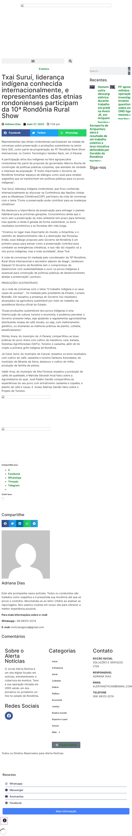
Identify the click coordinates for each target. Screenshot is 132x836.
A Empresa (57, 668)
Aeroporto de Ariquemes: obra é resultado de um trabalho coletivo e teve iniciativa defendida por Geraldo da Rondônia (99, 141)
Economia (57, 700)
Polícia (55, 687)
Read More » (104, 122)
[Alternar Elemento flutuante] (4, 821)
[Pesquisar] (129, 71)
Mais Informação (66, 811)
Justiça (55, 706)
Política (55, 693)
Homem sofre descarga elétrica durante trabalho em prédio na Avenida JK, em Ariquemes (105, 102)
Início (54, 661)
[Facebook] (9, 716)
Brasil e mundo (59, 713)
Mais (54, 732)
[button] (33, 61)
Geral (54, 674)
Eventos (44, 68)
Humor (55, 725)
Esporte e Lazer (60, 719)
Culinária (56, 680)
